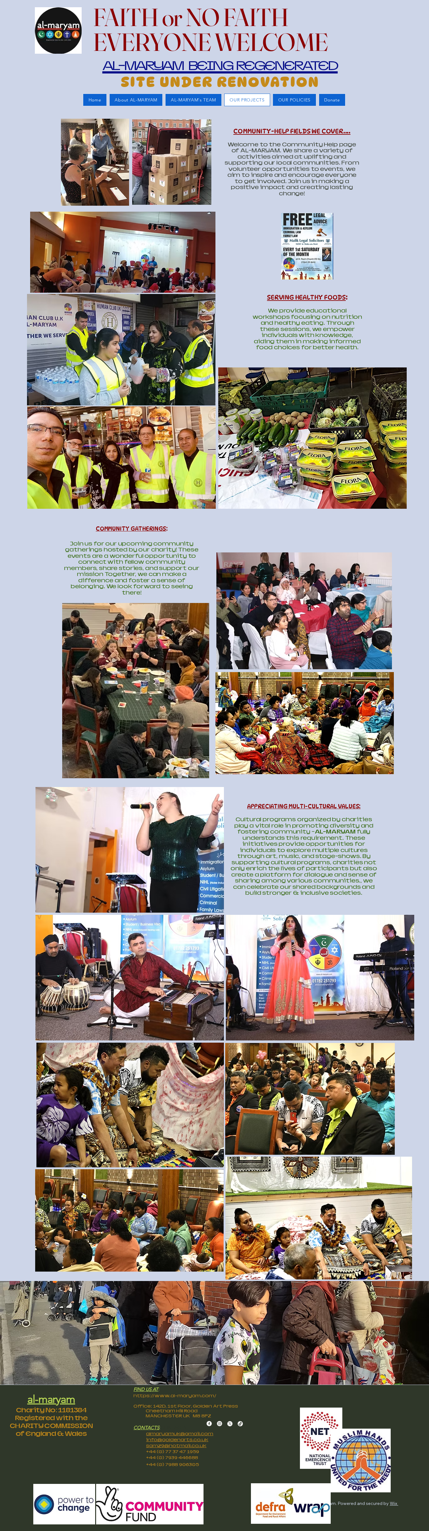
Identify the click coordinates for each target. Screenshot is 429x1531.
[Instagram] (219, 1423)
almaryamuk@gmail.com (179, 1433)
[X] (230, 1423)
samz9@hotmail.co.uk (176, 1445)
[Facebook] (209, 1423)
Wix (393, 1503)
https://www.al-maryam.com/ (174, 1395)
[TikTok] (240, 1423)
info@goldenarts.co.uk (177, 1439)
